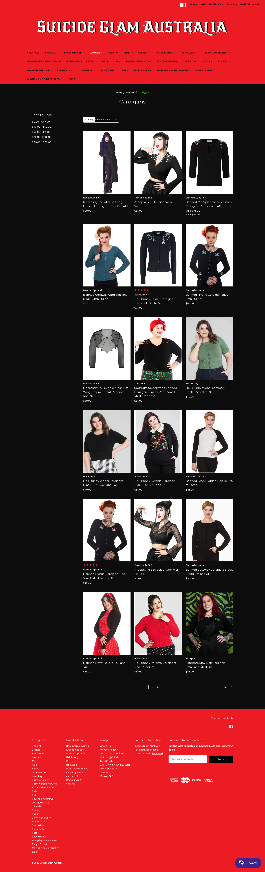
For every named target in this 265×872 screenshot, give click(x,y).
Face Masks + (142, 70)
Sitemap (105, 772)
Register (245, 4)
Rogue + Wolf (73, 779)
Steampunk (64, 70)
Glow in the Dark (39, 70)
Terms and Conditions (113, 753)
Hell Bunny (72, 757)
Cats (117, 61)
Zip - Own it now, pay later (115, 764)
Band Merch (73, 52)
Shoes (143, 52)
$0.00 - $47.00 (41, 121)
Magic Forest (204, 70)
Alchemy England (76, 772)
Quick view (106, 156)
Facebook (157, 753)
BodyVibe (71, 764)
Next (227, 687)
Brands (50, 52)
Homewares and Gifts (42, 61)
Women (95, 52)
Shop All (33, 52)
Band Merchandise (77, 768)
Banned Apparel (75, 753)
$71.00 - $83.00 (41, 137)
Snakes (207, 61)
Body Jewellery (216, 52)
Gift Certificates (212, 4)
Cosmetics (85, 70)
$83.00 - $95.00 (41, 142)
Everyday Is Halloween (173, 70)
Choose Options (106, 169)
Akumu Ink (72, 776)
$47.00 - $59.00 (41, 126)
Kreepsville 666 (75, 749)
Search (192, 4)
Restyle (70, 761)
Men (112, 52)
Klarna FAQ (106, 776)
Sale (72, 79)
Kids (126, 52)
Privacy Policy (108, 749)
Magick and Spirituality (44, 79)
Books (222, 61)
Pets (125, 70)
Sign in (231, 4)
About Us (105, 745)
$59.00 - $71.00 (41, 132)
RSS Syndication (109, 768)
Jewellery (189, 52)
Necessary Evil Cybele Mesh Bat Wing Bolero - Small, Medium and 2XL (105, 392)
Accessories (165, 52)
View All (70, 783)
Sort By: (89, 119)
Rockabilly (108, 70)
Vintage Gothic (167, 61)
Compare (106, 162)
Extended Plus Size (80, 61)
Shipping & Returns (112, 757)
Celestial (190, 61)
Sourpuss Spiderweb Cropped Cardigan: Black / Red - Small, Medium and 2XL (155, 392)
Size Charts (107, 761)
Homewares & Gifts (77, 745)
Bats (105, 61)
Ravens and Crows (138, 61)
